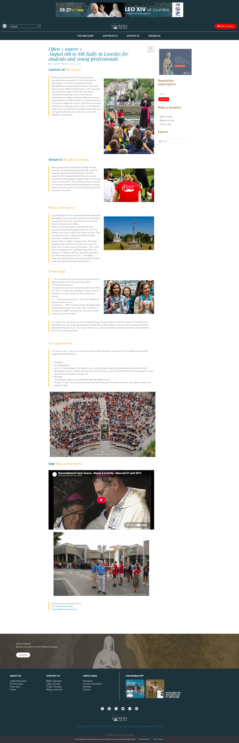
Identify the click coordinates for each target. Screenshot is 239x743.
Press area (15, 686)
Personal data (16, 683)
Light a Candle (53, 683)
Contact (86, 689)
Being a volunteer (54, 689)
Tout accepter (143, 739)
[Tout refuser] (236, 739)
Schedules (88, 681)
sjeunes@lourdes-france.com (64, 609)
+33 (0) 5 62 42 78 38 (63, 606)
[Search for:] (172, 141)
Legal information (18, 681)
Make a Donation (54, 681)
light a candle (166, 116)
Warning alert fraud (153, 726)
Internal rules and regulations (128, 726)
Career (13, 689)
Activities (87, 686)
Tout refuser (158, 739)
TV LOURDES (56, 64)
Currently (73, 64)
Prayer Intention (54, 686)
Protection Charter (104, 726)
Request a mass (167, 120)
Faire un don (165, 124)
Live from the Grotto (92, 683)
